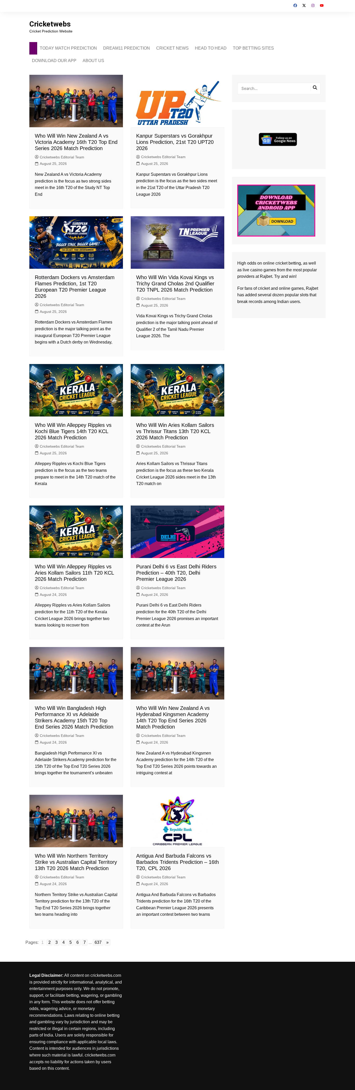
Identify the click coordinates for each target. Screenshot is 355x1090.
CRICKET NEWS (172, 48)
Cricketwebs (50, 24)
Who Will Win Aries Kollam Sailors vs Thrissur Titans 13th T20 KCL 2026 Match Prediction (175, 431)
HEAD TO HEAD (211, 48)
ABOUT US (93, 60)
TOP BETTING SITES (253, 48)
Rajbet (312, 288)
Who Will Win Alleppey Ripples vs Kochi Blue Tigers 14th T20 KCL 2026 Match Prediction (73, 431)
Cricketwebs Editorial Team (62, 157)
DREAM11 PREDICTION (126, 48)
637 (98, 942)
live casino (252, 270)
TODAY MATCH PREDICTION (68, 48)
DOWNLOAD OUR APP (54, 60)
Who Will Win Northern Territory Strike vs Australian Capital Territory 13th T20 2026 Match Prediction (76, 862)
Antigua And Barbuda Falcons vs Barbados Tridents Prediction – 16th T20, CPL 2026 (177, 862)
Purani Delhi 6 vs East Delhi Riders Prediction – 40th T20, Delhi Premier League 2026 (176, 573)
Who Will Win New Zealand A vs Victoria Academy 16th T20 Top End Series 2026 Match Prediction (76, 142)
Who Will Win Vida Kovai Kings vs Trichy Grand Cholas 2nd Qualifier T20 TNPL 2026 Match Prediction (175, 283)
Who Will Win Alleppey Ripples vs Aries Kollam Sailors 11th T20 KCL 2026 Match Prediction (74, 573)
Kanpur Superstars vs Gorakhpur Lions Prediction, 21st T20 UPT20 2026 (175, 142)
